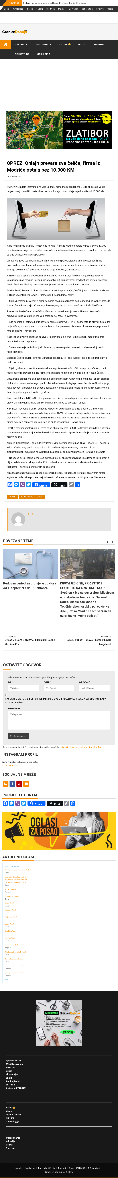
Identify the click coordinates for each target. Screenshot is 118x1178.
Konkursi (32, 14)
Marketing (43, 54)
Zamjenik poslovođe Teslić (14, 959)
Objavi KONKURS (77, 1168)
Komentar (14, 708)
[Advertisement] (59, 82)
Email (47, 682)
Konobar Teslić (10, 910)
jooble (6, 979)
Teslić (30, 8)
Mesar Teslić (9, 924)
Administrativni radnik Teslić (15, 952)
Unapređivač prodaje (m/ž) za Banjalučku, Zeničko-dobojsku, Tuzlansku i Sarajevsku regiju (16, 879)
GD (8, 176)
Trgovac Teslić (10, 938)
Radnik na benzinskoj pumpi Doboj (18, 870)
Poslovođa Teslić (11, 917)
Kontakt (18, 1168)
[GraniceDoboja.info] (5, 44)
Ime (10, 682)
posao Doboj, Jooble (11, 866)
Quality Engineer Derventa (14, 973)
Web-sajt (84, 682)
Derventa (73, 8)
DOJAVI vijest (94, 1168)
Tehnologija (27, 497)
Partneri (62, 1168)
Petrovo (100, 8)
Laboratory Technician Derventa (16, 966)
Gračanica (18, 8)
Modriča (50, 8)
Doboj (7, 8)
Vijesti (40, 497)
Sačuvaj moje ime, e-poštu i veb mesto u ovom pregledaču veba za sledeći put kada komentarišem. (55, 700)
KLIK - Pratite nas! (11, 765)
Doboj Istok (87, 8)
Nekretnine (22, 54)
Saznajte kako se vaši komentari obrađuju (81, 747)
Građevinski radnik (12, 896)
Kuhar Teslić (9, 903)
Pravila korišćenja (46, 1168)
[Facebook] (12, 784)
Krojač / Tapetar (10, 889)
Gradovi (20, 44)
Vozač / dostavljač (11, 945)
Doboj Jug (19, 14)
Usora (110, 8)
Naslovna (42, 44)
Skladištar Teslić (10, 931)
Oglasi (82, 44)
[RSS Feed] (5, 784)
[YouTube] (19, 784)
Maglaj (61, 8)
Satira (63, 44)
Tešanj (39, 8)
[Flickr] (26, 784)
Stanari (7, 14)
